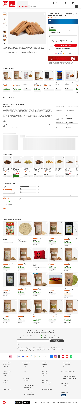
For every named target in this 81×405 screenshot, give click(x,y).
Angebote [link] (45, 364)
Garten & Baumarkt (8, 369)
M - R (25, 371)
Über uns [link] (65, 366)
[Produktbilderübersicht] (5, 28)
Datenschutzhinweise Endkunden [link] (69, 378)
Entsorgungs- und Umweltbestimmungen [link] (64, 402)
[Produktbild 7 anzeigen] (5, 40)
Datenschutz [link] (49, 402)
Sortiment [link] (45, 371)
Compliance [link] (43, 402)
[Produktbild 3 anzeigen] (5, 23)
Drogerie (6, 380)
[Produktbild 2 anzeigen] (5, 19)
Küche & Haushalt (7, 371)
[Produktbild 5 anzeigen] (5, 31)
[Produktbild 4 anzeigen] (5, 27)
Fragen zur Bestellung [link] (28, 383)
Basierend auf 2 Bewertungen (9, 191)
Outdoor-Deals (7, 364)
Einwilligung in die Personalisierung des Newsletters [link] (35, 348)
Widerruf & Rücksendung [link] (29, 385)
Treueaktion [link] (45, 375)
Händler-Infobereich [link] (47, 392)
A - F (24, 366)
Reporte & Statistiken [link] (67, 364)
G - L (25, 369)
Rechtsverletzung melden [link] (29, 394)
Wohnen (5, 375)
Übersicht (26, 364)
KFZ (5, 384)
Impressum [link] (37, 402)
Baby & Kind (6, 373)
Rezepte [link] (45, 373)
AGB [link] (54, 402)
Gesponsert (75, 219)
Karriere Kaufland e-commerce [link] (69, 387)
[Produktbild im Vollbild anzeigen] (27, 28)
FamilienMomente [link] (47, 382)
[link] (34, 3)
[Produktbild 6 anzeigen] (5, 36)
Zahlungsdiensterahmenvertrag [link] (69, 373)
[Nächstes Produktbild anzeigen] (5, 43)
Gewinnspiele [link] (46, 378)
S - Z (24, 373)
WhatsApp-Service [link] (47, 384)
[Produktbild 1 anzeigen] (5, 14)
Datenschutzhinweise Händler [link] (69, 376)
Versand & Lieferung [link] (28, 392)
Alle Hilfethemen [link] (27, 380)
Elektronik (6, 366)
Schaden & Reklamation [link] (28, 389)
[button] (63, 30)
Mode (5, 378)
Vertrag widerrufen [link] (27, 387)
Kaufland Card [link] (46, 369)
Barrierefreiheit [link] (75, 402)
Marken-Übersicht (7, 389)
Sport (5, 382)
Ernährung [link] (45, 380)
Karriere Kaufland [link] (66, 385)
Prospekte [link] (45, 366)
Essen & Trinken (7, 387)
